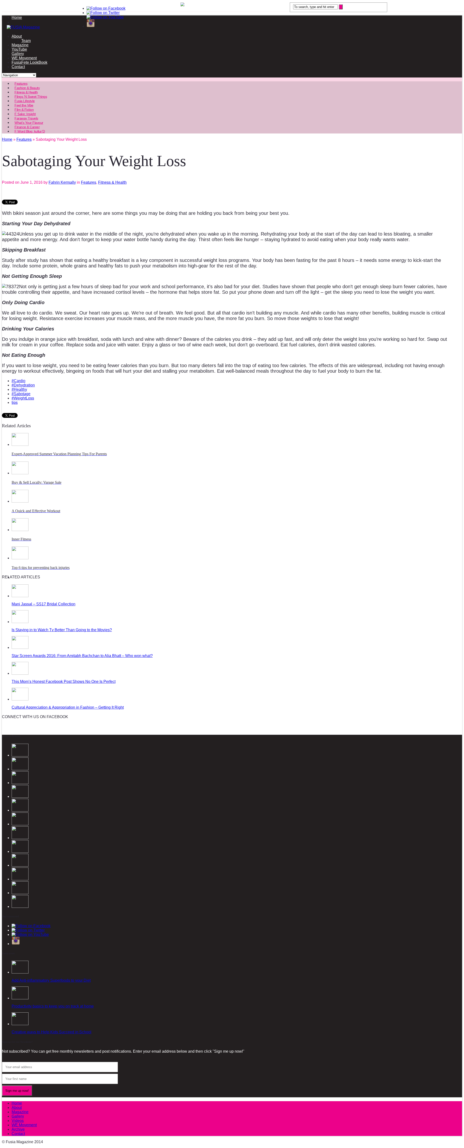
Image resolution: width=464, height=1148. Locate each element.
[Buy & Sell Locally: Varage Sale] (20, 473)
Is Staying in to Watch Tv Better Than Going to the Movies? (62, 630)
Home (17, 17)
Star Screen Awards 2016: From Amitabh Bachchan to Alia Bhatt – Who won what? (82, 656)
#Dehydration (23, 385)
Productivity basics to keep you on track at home (53, 1006)
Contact (18, 67)
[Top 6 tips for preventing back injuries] (20, 558)
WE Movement (24, 58)
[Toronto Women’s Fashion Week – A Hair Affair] (20, 906)
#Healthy (19, 389)
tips (15, 402)
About (17, 36)
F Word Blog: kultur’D (29, 131)
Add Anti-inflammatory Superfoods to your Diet (51, 980)
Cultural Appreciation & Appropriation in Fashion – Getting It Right (68, 707)
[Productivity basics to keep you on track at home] (20, 998)
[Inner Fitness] (20, 530)
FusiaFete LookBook (29, 62)
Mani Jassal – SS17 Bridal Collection (43, 604)
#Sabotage (21, 394)
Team (26, 41)
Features (88, 182)
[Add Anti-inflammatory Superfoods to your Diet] (20, 972)
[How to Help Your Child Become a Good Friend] (20, 893)
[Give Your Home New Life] (20, 879)
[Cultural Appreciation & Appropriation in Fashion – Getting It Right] (20, 699)
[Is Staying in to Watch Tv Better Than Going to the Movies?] (20, 622)
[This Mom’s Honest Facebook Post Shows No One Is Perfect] (20, 673)
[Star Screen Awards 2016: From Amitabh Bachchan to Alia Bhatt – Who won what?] (20, 647)
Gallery (18, 54)
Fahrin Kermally (62, 182)
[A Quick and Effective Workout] (20, 501)
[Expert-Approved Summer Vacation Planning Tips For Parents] (20, 444)
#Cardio (18, 381)
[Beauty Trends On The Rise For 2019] (20, 851)
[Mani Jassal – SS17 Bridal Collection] (20, 596)
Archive (18, 1129)
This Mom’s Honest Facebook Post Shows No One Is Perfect (64, 681)
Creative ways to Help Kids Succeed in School (51, 1032)
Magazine (20, 45)
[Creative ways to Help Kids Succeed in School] (20, 1024)
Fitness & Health (112, 182)
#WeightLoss (23, 398)
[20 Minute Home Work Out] (20, 838)
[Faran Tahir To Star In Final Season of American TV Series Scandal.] (20, 783)
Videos (18, 1121)
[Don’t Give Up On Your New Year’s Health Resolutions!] (20, 865)
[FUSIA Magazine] (232, 27)
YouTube (19, 49)
